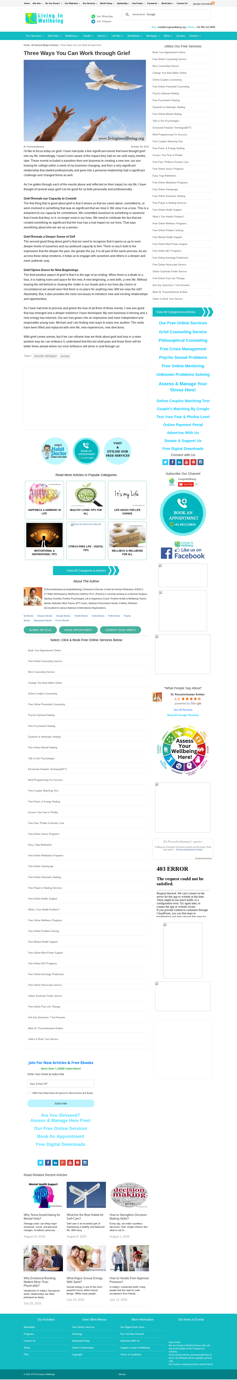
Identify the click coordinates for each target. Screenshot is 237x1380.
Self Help (53, 35)
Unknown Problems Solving (183, 374)
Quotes (180, 35)
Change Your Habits (121, 630)
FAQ (26, 1354)
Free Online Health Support (42, 898)
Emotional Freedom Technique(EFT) (47, 769)
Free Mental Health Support (43, 941)
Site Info (37, 3)
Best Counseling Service (41, 672)
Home (27, 3)
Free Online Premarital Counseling (46, 704)
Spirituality (122, 3)
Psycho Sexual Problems (183, 357)
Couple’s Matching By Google (183, 409)
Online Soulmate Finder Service (45, 996)
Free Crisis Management (183, 349)
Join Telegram (103, 21)
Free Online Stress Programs (43, 834)
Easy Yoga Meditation (40, 844)
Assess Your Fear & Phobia (43, 812)
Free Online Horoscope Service (45, 985)
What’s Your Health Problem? (44, 909)
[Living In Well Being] (45, 21)
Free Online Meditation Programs (46, 855)
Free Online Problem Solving (43, 931)
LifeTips (116, 35)
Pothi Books (114, 616)
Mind (167, 35)
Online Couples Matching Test (183, 401)
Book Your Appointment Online (44, 650)
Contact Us (182, 3)
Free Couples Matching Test (43, 790)
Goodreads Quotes (203, 858)
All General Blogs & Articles (45, 45)
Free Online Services (83, 1327)
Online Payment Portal (183, 425)
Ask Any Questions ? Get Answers (46, 1017)
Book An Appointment (60, 1136)
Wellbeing (71, 35)
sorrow (65, 356)
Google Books (63, 616)
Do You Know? (52, 3)
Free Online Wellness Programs (45, 920)
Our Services (89, 3)
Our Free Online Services (60, 1128)
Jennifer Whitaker (45, 356)
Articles (194, 35)
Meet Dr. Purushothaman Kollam (45, 1028)
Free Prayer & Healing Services (45, 888)
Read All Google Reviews (183, 715)
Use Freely (137, 3)
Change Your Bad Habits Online (45, 682)
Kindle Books (81, 616)
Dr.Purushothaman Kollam (189, 849)
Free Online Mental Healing (42, 747)
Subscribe (61, 1103)
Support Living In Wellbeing (135, 1347)
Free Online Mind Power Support (45, 952)
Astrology (77, 1334)
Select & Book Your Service (43, 1039)
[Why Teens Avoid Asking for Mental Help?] (43, 1206)
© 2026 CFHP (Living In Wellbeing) (39, 1374)
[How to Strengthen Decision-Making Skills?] (129, 1206)
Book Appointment (78, 630)
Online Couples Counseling (42, 693)
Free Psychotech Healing (41, 726)
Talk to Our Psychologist (41, 758)
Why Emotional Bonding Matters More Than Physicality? (40, 1282)
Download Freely (81, 1340)
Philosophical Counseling (183, 340)
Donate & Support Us (182, 441)
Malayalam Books (43, 620)
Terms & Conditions (130, 1354)
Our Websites (71, 3)
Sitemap (122, 1374)
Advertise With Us (183, 433)
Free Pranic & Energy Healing (44, 801)
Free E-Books (62, 620)
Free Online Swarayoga (40, 866)
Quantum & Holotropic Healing (44, 736)
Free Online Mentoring (183, 366)
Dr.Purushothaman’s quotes (182, 841)
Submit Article (40, 630)
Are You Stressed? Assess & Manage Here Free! (60, 1118)
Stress (101, 35)
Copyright (77, 1354)
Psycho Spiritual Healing (41, 715)
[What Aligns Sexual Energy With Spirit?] (86, 1270)
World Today (106, 3)
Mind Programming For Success (45, 780)
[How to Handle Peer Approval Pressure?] (129, 1270)
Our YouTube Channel (132, 1334)
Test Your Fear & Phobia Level (183, 417)
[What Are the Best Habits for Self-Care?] (86, 1206)
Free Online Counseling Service (45, 661)
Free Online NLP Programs (42, 963)
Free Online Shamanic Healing (44, 877)
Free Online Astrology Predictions (46, 974)
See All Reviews (183, 709)
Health (87, 35)
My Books (29, 616)
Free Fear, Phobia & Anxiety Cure (46, 823)
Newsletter (29, 1327)
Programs (29, 1334)
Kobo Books (98, 616)
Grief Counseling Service (183, 332)
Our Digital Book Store (132, 1327)
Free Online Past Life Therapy (44, 1006)
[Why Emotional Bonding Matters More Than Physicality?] (43, 1270)
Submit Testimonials (83, 1347)
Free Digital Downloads (60, 1144)
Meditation (134, 35)
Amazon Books (44, 616)
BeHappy (151, 35)
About (27, 1347)
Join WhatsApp (104, 16)
